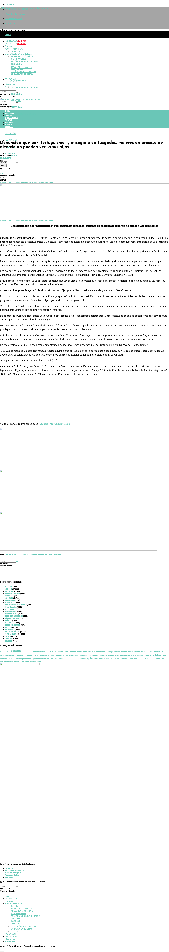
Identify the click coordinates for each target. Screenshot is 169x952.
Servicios (9, 4)
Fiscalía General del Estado (139, 652)
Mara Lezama (33, 655)
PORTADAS (15, 41)
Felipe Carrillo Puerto (117, 652)
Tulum (26, 661)
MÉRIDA (8, 620)
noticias (115, 655)
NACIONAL (11, 140)
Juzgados (46, 554)
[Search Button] (17, 162)
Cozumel (70, 651)
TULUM (15, 127)
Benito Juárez (5, 652)
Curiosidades (10, 600)
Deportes (10, 84)
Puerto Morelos (80, 659)
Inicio (8, 35)
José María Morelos (13, 655)
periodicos (143, 655)
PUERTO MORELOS (21, 68)
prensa (19, 659)
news (110, 655)
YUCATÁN (10, 134)
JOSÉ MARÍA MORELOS (23, 114)
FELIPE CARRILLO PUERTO (25, 88)
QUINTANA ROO (14, 49)
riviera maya (141, 659)
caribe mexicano (27, 652)
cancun (8, 554)
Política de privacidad (14, 870)
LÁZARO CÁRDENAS (21, 121)
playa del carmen (157, 655)
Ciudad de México (12, 593)
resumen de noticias (128, 659)
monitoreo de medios (68, 655)
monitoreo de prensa (87, 655)
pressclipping (28, 659)
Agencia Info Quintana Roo (54, 424)
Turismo (9, 46)
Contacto (10, 23)
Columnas (10, 154)
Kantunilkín (24, 655)
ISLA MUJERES (18, 81)
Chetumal (38, 651)
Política (8, 627)
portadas (11, 659)
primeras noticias (41, 659)
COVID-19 (62, 652)
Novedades (124, 655)
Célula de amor (36, 554)
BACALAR (16, 67)
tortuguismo (55, 554)
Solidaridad (149, 659)
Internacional (11, 611)
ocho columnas (134, 655)
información (155, 652)
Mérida (99, 655)
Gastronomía (11, 609)
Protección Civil (68, 659)
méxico (104, 655)
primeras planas (56, 659)
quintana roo (95, 658)
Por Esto (3, 659)
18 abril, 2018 (5, 158)
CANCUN (15, 51)
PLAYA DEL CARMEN (22, 56)
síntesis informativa (15, 661)
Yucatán (8, 641)
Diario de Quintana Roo (97, 652)
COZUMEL (16, 94)
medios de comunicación (48, 655)
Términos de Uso (13, 19)
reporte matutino (111, 659)
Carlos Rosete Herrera (20, 554)
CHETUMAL (17, 107)
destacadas (81, 651)
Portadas (9, 629)
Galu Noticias (11, 607)
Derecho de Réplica (15, 14)
